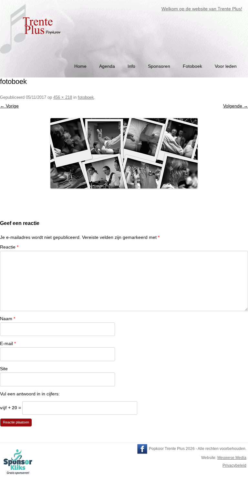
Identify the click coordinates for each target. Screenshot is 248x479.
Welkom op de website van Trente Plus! (198, 8)
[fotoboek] (124, 153)
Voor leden (226, 66)
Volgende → (235, 105)
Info (131, 66)
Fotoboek (192, 66)
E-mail (8, 343)
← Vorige (9, 105)
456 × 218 (62, 97)
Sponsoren (159, 66)
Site (4, 368)
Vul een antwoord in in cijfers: (30, 393)
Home (80, 66)
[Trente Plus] (31, 55)
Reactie (9, 247)
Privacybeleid (234, 465)
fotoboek (86, 97)
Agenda (107, 66)
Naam (7, 318)
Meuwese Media (231, 457)
